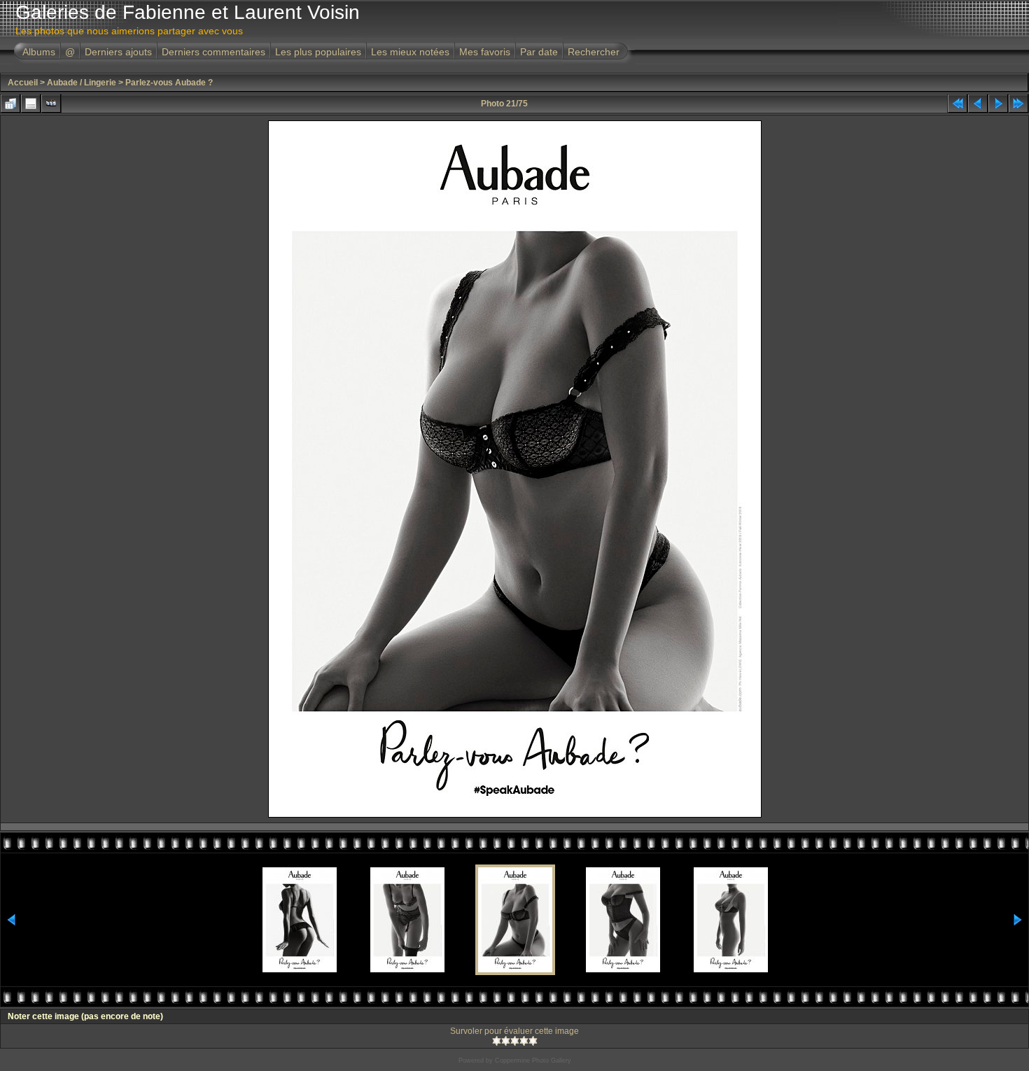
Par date (539, 51)
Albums (38, 51)
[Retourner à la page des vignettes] (10, 103)
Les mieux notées (410, 51)
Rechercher (594, 51)
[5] (533, 1041)
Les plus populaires (318, 51)
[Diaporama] (51, 103)
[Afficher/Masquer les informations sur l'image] (31, 103)
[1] (496, 1041)
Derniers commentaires (213, 51)
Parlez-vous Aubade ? (169, 83)
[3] (514, 1041)
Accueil (23, 83)
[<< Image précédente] (978, 103)
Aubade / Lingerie (81, 83)
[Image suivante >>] (998, 103)
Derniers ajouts (118, 51)
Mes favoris (484, 51)
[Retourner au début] (957, 103)
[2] (505, 1041)
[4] (523, 1041)
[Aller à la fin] (1018, 103)
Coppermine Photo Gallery (533, 1060)
